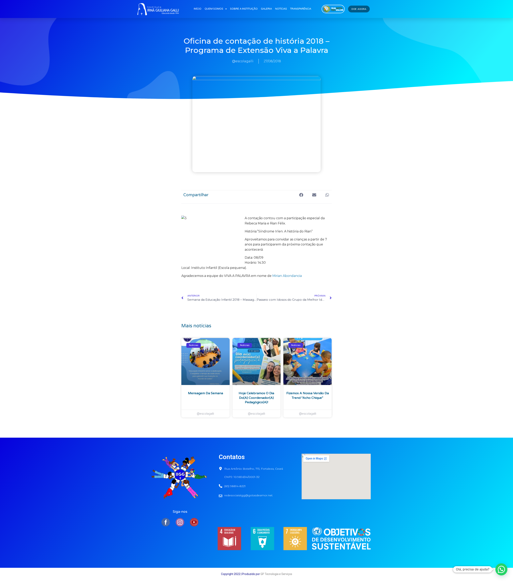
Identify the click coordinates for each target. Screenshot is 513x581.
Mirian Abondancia (287, 276)
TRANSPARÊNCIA (300, 8)
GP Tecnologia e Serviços (276, 574)
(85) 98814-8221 (235, 486)
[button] (301, 194)
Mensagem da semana (205, 393)
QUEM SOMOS (214, 8)
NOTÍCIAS (281, 8)
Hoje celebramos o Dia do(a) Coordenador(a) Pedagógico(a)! (256, 397)
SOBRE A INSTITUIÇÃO (244, 8)
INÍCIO (197, 8)
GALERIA (266, 8)
